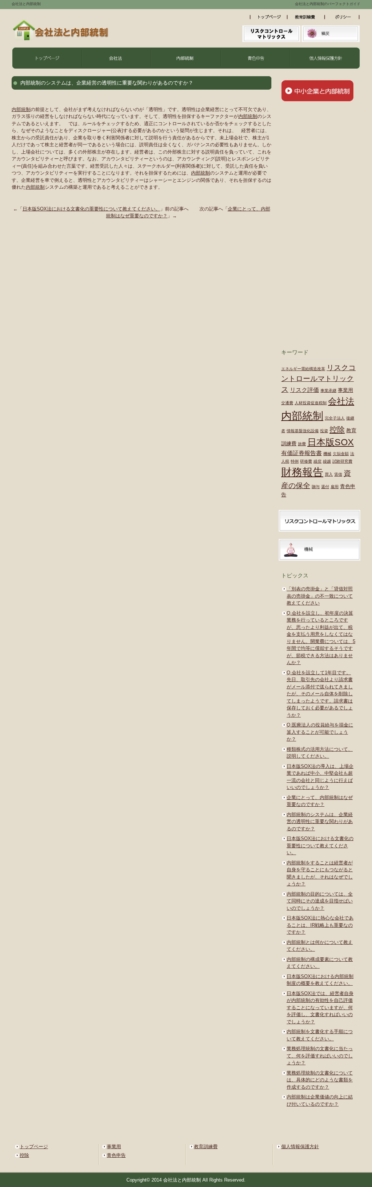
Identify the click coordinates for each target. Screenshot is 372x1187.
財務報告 (302, 472)
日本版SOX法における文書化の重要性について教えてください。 (91, 209)
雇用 (335, 486)
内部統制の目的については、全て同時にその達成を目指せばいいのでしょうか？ (320, 901)
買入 (329, 474)
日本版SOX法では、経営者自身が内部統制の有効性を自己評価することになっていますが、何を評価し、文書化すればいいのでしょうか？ (320, 1007)
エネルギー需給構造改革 (303, 369)
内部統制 (186, 58)
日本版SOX (330, 442)
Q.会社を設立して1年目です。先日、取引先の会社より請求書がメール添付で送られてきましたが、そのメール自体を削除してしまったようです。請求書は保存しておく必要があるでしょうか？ (320, 694)
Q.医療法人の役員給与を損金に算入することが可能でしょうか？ (320, 732)
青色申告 (256, 58)
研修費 (306, 461)
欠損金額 (341, 453)
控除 (337, 429)
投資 (324, 431)
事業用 (345, 390)
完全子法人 (335, 418)
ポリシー (343, 17)
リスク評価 (304, 390)
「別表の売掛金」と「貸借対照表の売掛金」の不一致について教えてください (320, 596)
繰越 (327, 461)
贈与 (316, 486)
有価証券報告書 (301, 453)
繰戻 (318, 461)
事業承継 (328, 390)
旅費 (302, 444)
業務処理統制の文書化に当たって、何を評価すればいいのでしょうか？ (320, 1055)
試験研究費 (342, 461)
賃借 (338, 474)
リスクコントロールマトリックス (318, 378)
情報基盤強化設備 (303, 431)
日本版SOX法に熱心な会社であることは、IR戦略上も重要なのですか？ (320, 925)
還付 (325, 486)
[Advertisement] (319, 225)
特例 (295, 461)
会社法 (116, 58)
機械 (327, 453)
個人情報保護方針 (325, 58)
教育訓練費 (308, 17)
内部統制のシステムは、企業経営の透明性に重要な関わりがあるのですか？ (320, 821)
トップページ (270, 17)
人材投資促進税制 (311, 403)
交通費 (287, 403)
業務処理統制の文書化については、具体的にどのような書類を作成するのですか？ (320, 1080)
